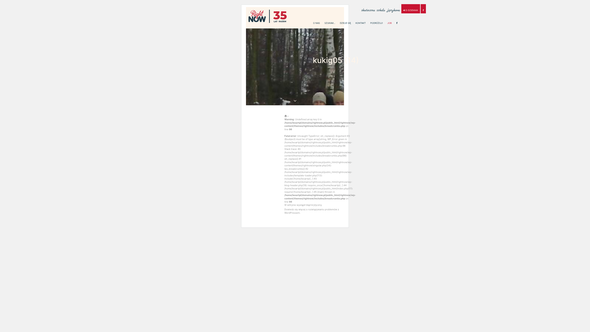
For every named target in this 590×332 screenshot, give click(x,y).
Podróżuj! (376, 23)
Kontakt (361, 23)
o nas (316, 23)
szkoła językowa (381, 8)
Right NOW (267, 16)
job (389, 23)
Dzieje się (345, 23)
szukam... (329, 23)
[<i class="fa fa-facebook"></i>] (396, 23)
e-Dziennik (411, 10)
